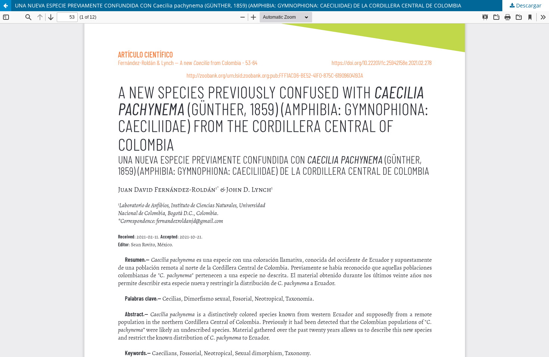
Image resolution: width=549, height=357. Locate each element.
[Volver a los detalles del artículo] (5, 5)
